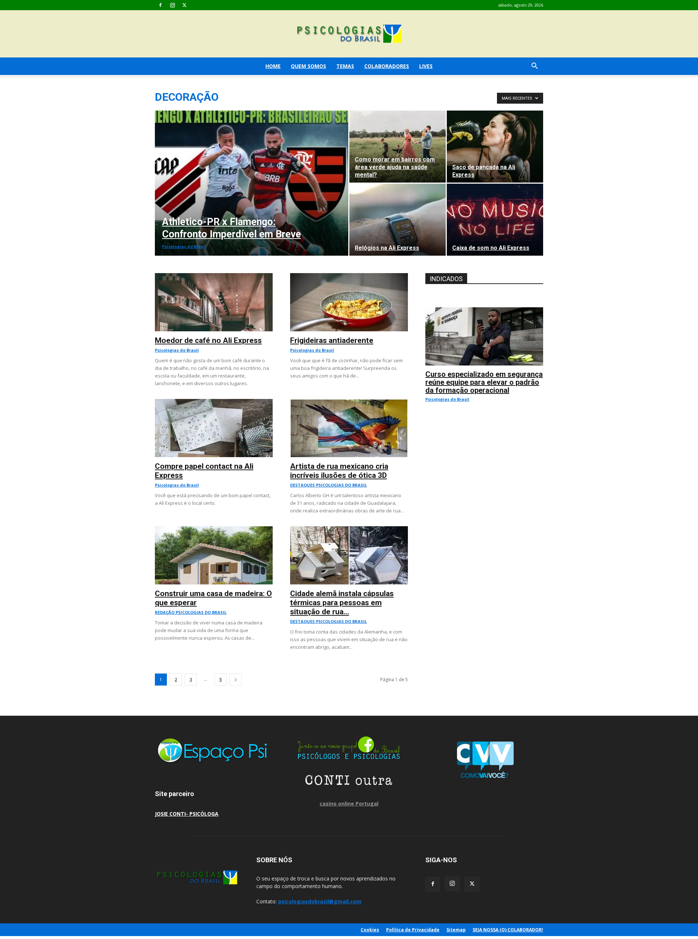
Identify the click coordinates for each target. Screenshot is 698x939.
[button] (534, 66)
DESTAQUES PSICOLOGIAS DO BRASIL (328, 485)
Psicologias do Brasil (184, 246)
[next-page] (235, 680)
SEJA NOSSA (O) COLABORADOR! (508, 930)
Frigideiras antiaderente (331, 340)
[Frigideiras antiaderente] (349, 277)
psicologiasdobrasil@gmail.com (319, 901)
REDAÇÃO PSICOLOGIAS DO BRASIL (190, 612)
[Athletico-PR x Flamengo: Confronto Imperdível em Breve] (251, 183)
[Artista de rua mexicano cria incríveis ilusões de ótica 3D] (349, 403)
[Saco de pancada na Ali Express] (495, 147)
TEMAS (345, 66)
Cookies (370, 930)
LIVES (426, 66)
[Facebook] (160, 5)
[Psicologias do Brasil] (349, 34)
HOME (273, 66)
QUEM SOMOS (308, 66)
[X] (184, 5)
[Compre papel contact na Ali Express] (214, 403)
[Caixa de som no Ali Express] (495, 220)
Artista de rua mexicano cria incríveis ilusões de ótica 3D (339, 471)
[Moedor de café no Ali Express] (214, 277)
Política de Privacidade (413, 930)
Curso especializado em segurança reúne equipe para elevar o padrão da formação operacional (484, 382)
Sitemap (456, 930)
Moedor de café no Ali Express (208, 340)
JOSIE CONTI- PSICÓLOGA (186, 813)
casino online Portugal (349, 803)
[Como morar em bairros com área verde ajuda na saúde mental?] (397, 147)
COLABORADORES (386, 66)
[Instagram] (172, 5)
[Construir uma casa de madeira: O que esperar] (214, 530)
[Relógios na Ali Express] (397, 220)
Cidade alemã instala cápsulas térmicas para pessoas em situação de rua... (342, 602)
